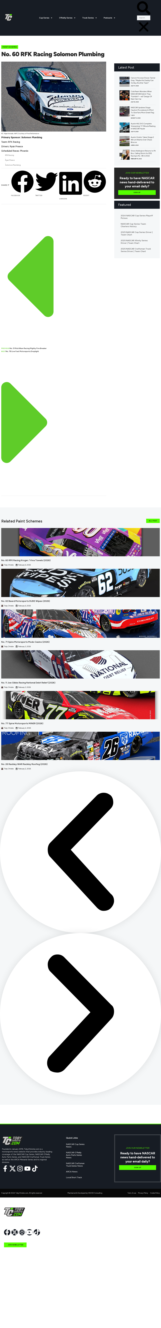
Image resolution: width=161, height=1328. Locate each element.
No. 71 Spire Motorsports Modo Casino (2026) (25, 642)
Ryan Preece (10, 160)
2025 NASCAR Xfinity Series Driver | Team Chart (134, 241)
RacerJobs (9, 1309)
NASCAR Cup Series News (75, 1145)
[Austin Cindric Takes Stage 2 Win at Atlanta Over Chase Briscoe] (124, 141)
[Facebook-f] (5, 1168)
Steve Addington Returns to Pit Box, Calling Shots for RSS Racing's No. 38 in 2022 (143, 153)
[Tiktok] (35, 1168)
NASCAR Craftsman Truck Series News (75, 1164)
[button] (143, 8)
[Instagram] (20, 1168)
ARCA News (71, 1171)
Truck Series (88, 18)
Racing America (11, 1298)
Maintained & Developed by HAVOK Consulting (85, 1193)
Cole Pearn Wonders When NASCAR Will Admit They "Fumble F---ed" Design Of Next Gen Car (141, 95)
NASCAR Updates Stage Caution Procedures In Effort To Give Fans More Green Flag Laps (142, 111)
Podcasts (108, 18)
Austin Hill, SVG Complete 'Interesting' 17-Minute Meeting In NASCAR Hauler (143, 126)
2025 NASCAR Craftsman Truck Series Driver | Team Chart (136, 250)
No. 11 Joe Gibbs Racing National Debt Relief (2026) (28, 682)
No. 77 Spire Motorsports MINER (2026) (22, 723)
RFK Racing (9, 155)
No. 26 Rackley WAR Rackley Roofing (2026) (24, 764)
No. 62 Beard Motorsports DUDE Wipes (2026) (25, 601)
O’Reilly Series (65, 18)
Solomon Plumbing (13, 165)
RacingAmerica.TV (12, 1303)
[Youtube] (27, 1168)
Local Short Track (74, 1177)
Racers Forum (10, 1321)
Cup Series (44, 18)
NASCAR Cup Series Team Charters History (133, 225)
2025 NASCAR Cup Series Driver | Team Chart (137, 233)
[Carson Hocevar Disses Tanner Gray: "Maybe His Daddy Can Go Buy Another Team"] (124, 81)
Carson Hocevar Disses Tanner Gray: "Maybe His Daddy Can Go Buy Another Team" (143, 80)
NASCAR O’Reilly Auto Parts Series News (74, 1155)
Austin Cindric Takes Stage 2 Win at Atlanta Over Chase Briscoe (142, 139)
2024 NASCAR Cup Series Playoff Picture (137, 216)
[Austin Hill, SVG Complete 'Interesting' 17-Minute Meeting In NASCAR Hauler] (124, 127)
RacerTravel (9, 1315)
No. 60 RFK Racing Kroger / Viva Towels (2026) (26, 560)
